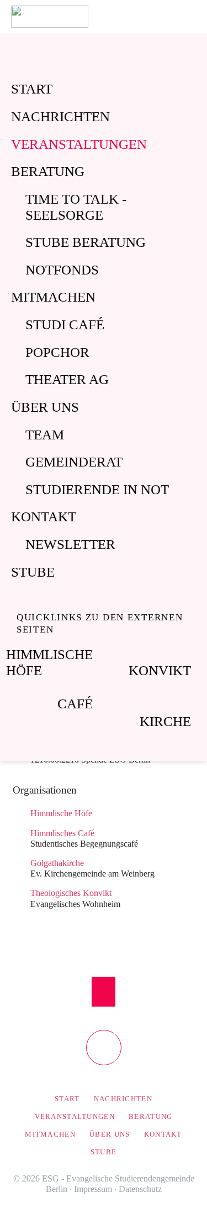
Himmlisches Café (62, 833)
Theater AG (67, 379)
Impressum (93, 1189)
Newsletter (70, 544)
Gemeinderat (74, 461)
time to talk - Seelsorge (75, 206)
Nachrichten (60, 116)
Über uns (45, 407)
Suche (194, 16)
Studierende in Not (97, 489)
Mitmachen (53, 296)
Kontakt (43, 516)
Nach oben (103, 991)
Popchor (57, 352)
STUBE (33, 571)
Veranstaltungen (79, 144)
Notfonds (62, 269)
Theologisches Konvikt (71, 893)
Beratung (47, 171)
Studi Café (64, 324)
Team (44, 434)
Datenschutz (140, 1189)
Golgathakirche (57, 863)
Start (31, 88)
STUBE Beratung (85, 242)
